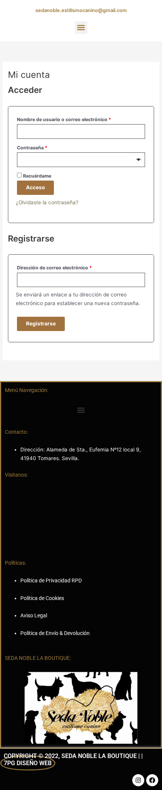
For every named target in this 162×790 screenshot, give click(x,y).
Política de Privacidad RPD (51, 580)
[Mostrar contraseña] (138, 160)
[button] (81, 27)
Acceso (35, 187)
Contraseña (45, 146)
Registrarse (41, 324)
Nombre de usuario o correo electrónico (76, 118)
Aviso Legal (33, 615)
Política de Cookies (42, 598)
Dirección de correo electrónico (67, 266)
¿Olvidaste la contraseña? (47, 202)
